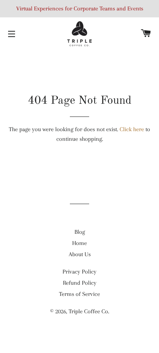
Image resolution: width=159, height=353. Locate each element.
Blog (79, 231)
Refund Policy (79, 282)
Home (79, 243)
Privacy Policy (79, 271)
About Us (80, 254)
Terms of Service (79, 294)
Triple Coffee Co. (89, 311)
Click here (132, 129)
